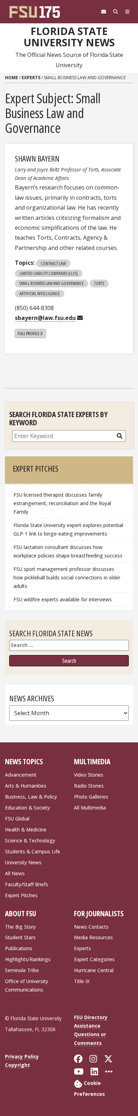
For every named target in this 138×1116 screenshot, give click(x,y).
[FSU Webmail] (104, 12)
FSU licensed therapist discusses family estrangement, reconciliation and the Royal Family (62, 503)
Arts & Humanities (25, 785)
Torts (99, 283)
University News (23, 862)
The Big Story (20, 926)
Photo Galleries (91, 796)
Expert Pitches (21, 895)
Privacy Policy (22, 1056)
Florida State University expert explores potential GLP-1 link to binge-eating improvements (68, 529)
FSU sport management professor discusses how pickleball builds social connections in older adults (66, 577)
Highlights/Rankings (28, 959)
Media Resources (93, 937)
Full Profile (28, 333)
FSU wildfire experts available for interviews (62, 599)
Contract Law (53, 263)
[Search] (116, 12)
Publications (18, 948)
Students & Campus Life (32, 851)
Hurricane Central (94, 970)
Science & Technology (30, 840)
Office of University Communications (26, 985)
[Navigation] (127, 12)
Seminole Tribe (22, 970)
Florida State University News (69, 36)
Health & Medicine (25, 829)
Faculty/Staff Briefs (26, 884)
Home (11, 78)
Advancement (20, 774)
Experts (31, 78)
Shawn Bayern (37, 158)
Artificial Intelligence (39, 293)
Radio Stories (89, 785)
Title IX (82, 981)
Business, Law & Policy (31, 796)
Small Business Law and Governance (51, 283)
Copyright (17, 1065)
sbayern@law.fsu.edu (45, 318)
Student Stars (20, 937)
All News (15, 873)
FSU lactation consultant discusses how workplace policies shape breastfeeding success (67, 551)
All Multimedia (90, 807)
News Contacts (91, 926)
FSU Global (17, 818)
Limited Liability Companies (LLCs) (48, 273)
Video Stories (88, 774)
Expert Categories (94, 959)
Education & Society (27, 807)
